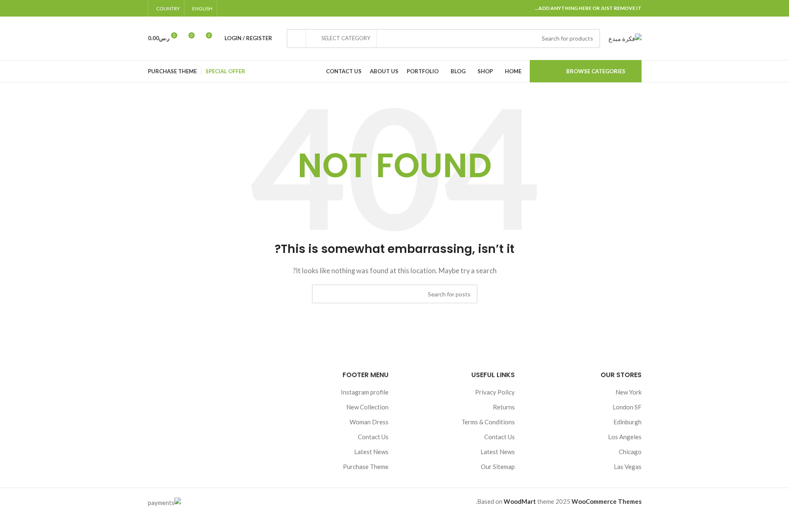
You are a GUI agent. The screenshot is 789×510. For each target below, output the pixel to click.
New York (628, 392)
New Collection (367, 407)
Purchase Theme (365, 466)
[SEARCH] (296, 38)
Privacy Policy (495, 392)
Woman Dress (369, 422)
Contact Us (499, 436)
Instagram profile (364, 392)
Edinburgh (627, 422)
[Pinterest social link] (246, 8)
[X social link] (256, 8)
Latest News (497, 451)
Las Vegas (628, 466)
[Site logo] (625, 37)
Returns (504, 407)
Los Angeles (625, 436)
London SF (627, 407)
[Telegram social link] (226, 8)
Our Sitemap (498, 466)
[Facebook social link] (266, 8)
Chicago (630, 451)
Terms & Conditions (488, 422)
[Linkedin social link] (236, 8)
